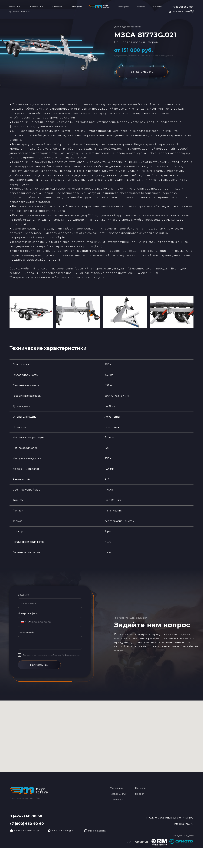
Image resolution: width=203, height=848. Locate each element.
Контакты (158, 6)
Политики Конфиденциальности (66, 655)
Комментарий (26, 632)
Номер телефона (27, 613)
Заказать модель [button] (142, 71)
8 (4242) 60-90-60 (26, 816)
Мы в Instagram (97, 830)
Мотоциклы (15, 6)
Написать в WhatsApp (183, 11)
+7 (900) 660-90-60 (27, 824)
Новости (141, 6)
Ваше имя (23, 594)
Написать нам (39, 664)
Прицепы (77, 6)
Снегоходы (57, 6)
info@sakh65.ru (183, 823)
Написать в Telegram (63, 830)
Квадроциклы (37, 6)
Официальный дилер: (183, 836)
